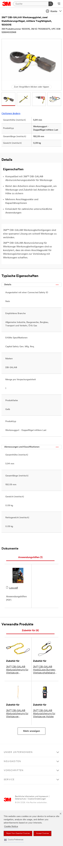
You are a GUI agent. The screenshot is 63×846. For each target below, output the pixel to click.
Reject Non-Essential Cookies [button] (18, 833)
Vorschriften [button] (14, 770)
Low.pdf (13, 588)
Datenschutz (20, 799)
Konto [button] (54, 11)
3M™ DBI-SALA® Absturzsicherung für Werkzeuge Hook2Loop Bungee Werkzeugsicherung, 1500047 (17, 670)
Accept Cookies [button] (42, 833)
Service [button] (9, 780)
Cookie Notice (11, 826)
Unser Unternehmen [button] (18, 752)
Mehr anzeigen (31, 731)
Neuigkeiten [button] (12, 761)
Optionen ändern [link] (11, 113)
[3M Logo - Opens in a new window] (6, 4)
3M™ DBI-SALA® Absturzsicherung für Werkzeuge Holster (44, 713)
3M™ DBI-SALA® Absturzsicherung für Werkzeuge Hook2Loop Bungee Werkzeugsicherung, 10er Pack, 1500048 (17, 713)
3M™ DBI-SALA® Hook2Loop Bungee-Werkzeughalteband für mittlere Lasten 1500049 (44, 670)
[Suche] (50, 4)
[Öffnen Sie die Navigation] (59, 4)
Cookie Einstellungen (37, 799)
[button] (14, 839)
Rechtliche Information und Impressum (31, 796)
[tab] (30, 557)
